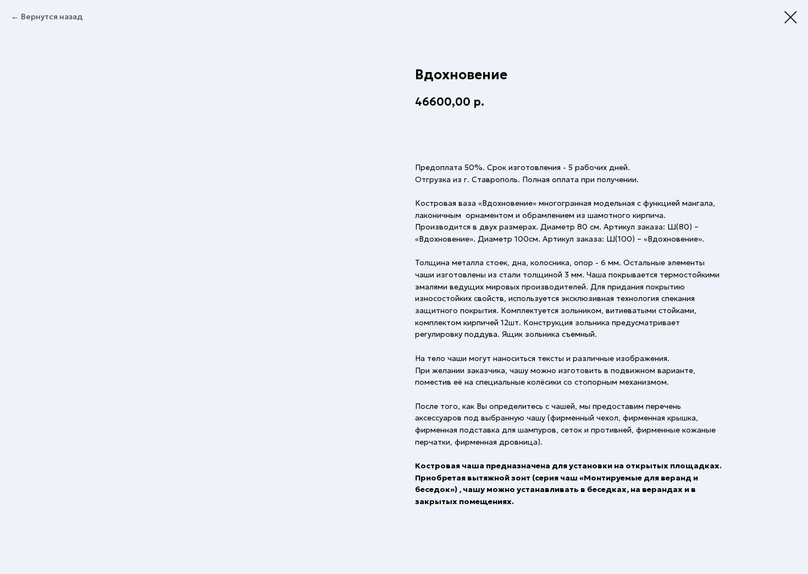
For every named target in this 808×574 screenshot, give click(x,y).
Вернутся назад (52, 16)
